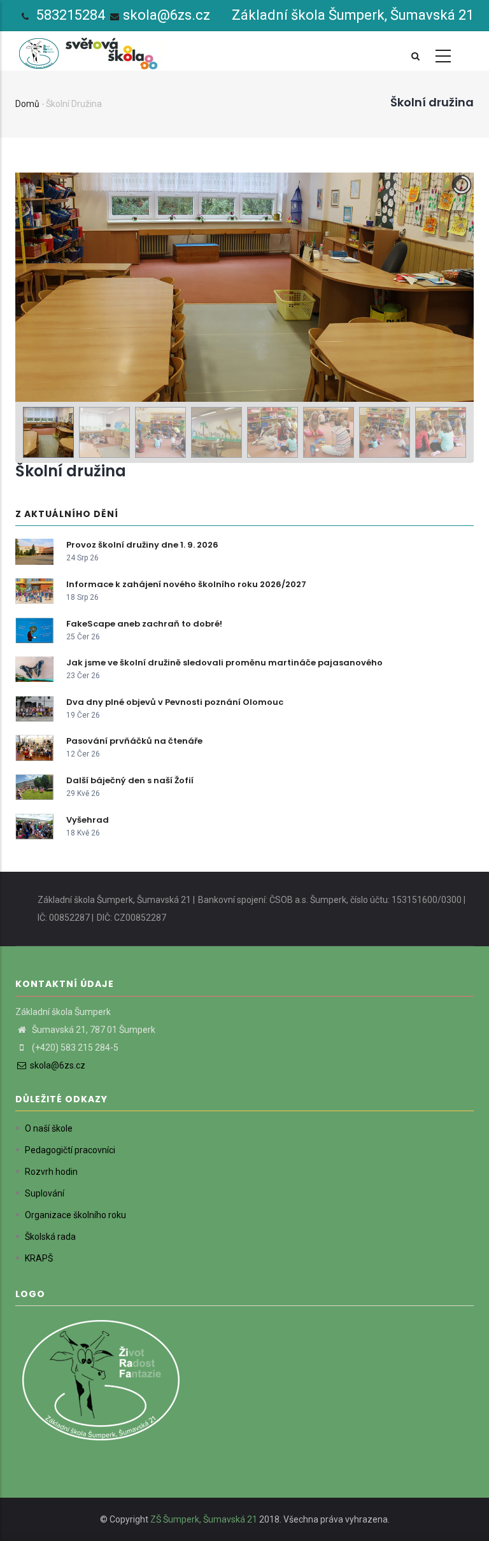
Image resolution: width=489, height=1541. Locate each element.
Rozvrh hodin (51, 1172)
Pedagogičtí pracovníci (70, 1150)
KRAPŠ (39, 1258)
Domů (27, 104)
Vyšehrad (87, 820)
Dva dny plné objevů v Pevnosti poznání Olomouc (174, 702)
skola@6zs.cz (166, 15)
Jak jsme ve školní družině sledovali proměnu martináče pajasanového (224, 663)
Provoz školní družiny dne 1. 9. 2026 (142, 545)
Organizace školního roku (75, 1215)
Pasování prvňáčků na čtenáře (134, 741)
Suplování (44, 1193)
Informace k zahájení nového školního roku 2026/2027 (186, 584)
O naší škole (49, 1128)
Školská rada (50, 1237)
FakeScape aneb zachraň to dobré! (144, 624)
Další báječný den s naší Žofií (130, 780)
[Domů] (90, 50)
